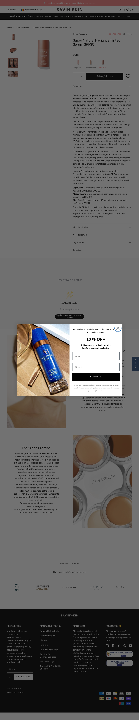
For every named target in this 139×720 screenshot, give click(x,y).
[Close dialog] (118, 328)
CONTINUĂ (96, 377)
